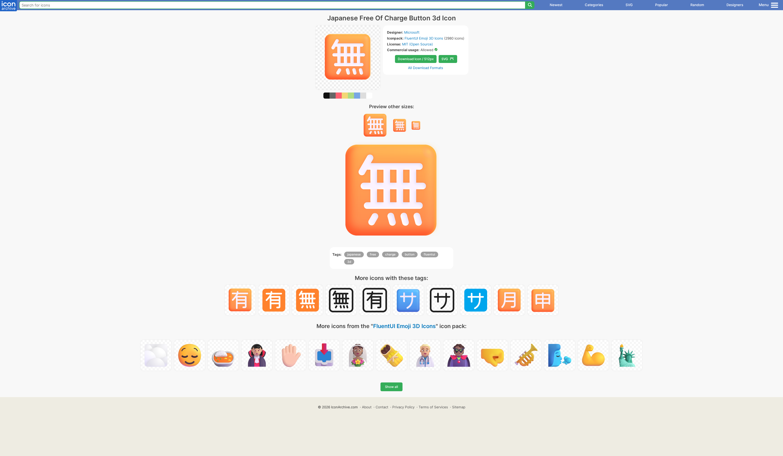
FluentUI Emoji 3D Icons (424, 38)
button (410, 254)
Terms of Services (433, 407)
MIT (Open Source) (417, 44)
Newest (556, 5)
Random (697, 5)
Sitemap (458, 407)
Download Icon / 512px (416, 59)
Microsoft (411, 32)
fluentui (429, 254)
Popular (661, 5)
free (373, 254)
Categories (594, 5)
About (367, 407)
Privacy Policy (403, 407)
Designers (735, 5)
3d (349, 262)
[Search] (529, 5)
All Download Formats (425, 68)
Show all (391, 387)
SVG (629, 5)
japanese (354, 254)
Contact (382, 407)
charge (390, 254)
